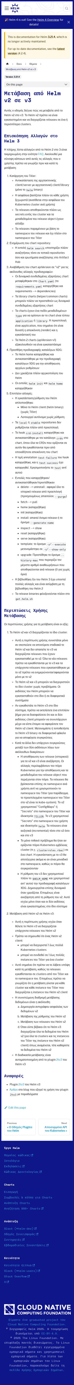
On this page (14, 84)
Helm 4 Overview (48, 19)
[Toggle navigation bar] (6, 8)
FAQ (40, 154)
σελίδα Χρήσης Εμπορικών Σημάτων (36, 1370)
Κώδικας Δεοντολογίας (21, 1172)
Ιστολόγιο (12, 1160)
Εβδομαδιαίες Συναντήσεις (24, 1245)
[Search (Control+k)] (66, 8)
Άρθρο (14, 1089)
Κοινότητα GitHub (18, 1265)
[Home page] (7, 64)
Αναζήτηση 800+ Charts (22, 1208)
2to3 (59, 1059)
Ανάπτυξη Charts (17, 1203)
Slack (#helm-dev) (18, 1228)
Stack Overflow (15, 1276)
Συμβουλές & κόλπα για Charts (28, 1197)
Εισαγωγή (11, 1192)
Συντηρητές (12, 1239)
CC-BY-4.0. (50, 1333)
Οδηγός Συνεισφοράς (19, 1234)
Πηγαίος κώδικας (17, 1155)
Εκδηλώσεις (12, 1166)
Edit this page (17, 1107)
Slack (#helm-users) (20, 1271)
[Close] (69, 22)
